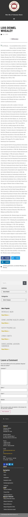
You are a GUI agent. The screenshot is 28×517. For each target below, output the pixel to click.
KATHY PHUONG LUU (8, 328)
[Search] (25, 283)
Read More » (5, 315)
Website (3, 399)
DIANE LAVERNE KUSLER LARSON (12, 320)
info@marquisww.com (7, 453)
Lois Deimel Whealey (19, 265)
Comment (3, 368)
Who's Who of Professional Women (13, 15)
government (10, 265)
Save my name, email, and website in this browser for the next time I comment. (13, 408)
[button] (14, 19)
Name (2, 387)
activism (5, 265)
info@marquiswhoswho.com (9, 450)
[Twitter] (9, 464)
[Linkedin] (12, 464)
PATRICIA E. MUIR (7, 312)
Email (2, 393)
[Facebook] (7, 464)
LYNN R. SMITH (6, 336)
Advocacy (14, 39)
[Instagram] (4, 464)
